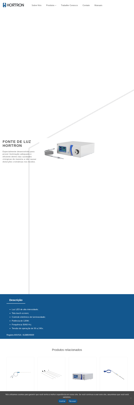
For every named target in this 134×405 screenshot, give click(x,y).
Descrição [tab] (16, 299)
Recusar (72, 401)
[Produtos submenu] (55, 5)
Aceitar (62, 401)
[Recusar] (130, 398)
